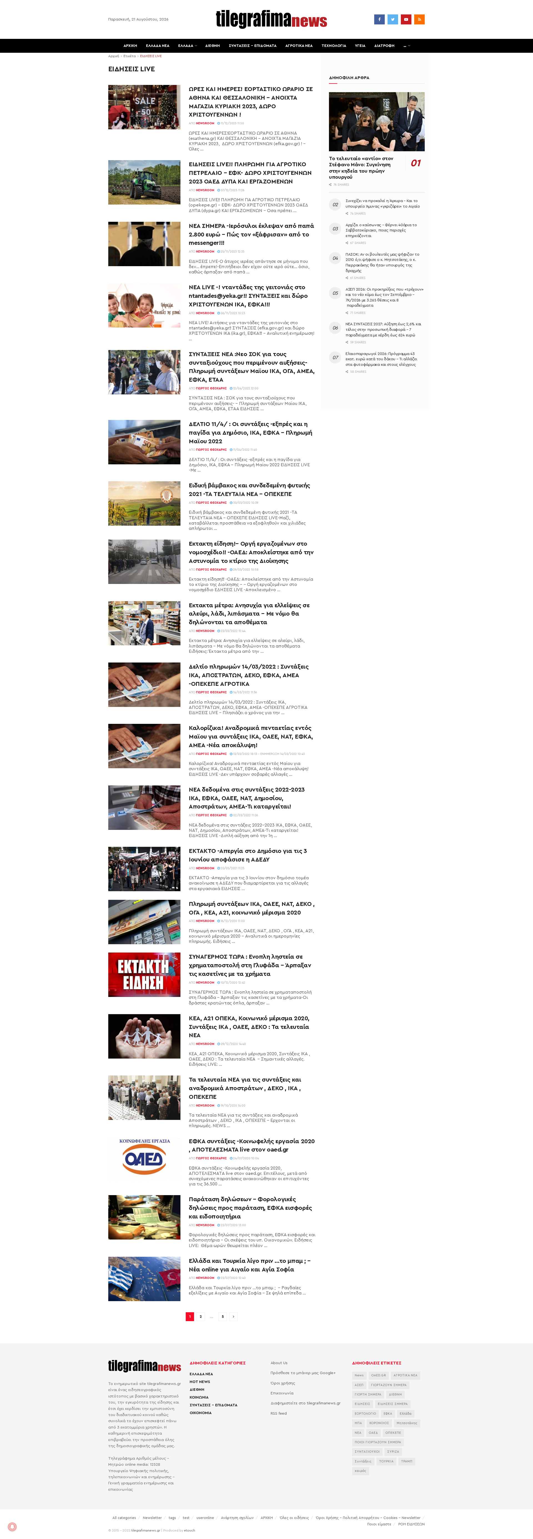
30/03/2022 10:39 (245, 502)
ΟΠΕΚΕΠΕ (393, 1432)
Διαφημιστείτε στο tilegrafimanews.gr (306, 1403)
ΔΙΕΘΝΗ (212, 46)
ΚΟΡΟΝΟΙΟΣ (379, 1423)
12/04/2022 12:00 (245, 388)
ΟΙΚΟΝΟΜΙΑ (201, 1413)
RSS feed (279, 1413)
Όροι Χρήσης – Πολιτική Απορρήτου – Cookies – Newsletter (368, 1518)
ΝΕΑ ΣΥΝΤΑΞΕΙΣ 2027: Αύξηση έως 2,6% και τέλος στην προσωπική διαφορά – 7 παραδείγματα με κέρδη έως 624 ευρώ (383, 329)
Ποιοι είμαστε (379, 1524)
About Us (279, 1363)
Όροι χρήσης (283, 1383)
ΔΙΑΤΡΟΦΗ (384, 46)
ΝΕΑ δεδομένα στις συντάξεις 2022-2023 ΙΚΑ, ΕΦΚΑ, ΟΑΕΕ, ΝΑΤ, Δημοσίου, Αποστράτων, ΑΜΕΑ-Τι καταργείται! (247, 798)
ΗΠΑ (358, 1423)
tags (172, 1518)
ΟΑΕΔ (373, 1432)
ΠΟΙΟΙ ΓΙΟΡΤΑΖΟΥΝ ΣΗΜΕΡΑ (378, 1442)
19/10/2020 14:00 (232, 1105)
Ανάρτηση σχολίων (237, 1518)
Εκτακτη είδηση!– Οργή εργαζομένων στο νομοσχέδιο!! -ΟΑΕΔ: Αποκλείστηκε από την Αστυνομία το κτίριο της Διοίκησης (251, 552)
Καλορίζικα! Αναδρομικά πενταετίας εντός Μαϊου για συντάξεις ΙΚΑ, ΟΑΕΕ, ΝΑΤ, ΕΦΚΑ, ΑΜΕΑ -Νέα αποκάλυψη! (251, 736)
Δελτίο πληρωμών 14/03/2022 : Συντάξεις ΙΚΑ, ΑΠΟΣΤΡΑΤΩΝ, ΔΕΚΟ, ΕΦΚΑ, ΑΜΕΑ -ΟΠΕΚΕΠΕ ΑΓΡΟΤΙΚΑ (248, 675)
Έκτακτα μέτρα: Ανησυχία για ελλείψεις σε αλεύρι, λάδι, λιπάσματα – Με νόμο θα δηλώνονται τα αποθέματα (249, 614)
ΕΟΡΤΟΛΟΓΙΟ (365, 1413)
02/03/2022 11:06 (245, 815)
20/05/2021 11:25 (232, 868)
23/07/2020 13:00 (233, 1225)
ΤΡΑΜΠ (407, 1461)
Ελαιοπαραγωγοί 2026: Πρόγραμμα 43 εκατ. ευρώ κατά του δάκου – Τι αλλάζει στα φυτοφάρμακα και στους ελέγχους (381, 359)
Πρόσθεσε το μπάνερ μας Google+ (303, 1373)
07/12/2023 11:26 (232, 190)
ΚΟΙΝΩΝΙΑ (199, 1397)
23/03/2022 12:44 (232, 631)
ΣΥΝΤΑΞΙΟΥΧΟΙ (367, 1451)
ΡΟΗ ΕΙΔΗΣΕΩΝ (411, 1524)
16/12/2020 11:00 (232, 921)
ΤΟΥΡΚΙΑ (386, 1461)
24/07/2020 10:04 (245, 1158)
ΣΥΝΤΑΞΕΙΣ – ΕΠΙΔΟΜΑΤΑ (252, 46)
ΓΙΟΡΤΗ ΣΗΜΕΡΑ (368, 1394)
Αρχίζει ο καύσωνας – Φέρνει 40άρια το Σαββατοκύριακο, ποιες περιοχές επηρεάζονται (381, 230)
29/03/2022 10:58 (245, 569)
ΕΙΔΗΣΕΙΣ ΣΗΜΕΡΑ (393, 1403)
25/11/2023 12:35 (232, 251)
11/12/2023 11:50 (232, 123)
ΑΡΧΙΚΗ (130, 46)
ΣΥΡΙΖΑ (393, 1451)
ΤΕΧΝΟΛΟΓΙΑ (333, 46)
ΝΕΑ (358, 1432)
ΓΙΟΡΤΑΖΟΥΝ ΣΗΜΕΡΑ (389, 1385)
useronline (205, 1518)
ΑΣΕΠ (359, 1385)
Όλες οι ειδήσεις (294, 1518)
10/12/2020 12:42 (232, 982)
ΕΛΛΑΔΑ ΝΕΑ (157, 46)
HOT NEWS (200, 1382)
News (359, 1375)
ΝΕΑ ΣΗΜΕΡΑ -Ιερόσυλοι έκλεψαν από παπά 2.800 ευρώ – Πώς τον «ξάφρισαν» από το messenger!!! (251, 234)
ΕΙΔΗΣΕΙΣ (362, 1403)
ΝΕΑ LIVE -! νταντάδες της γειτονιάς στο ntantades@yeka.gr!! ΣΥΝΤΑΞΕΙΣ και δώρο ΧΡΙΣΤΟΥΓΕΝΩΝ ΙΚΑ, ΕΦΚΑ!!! (248, 296)
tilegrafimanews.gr (145, 1530)
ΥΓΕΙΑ (360, 46)
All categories (124, 1518)
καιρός (360, 1470)
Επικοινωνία (282, 1393)
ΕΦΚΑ (388, 1413)
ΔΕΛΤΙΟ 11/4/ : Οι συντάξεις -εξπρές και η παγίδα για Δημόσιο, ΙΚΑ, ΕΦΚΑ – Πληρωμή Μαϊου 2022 (250, 432)
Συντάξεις (363, 1461)
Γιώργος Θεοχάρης (211, 388)
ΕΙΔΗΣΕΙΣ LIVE (151, 56)
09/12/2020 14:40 (233, 1044)
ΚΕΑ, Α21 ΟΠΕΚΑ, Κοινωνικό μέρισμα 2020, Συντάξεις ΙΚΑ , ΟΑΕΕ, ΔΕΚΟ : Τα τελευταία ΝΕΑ (249, 1027)
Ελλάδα (406, 1413)
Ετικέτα (130, 56)
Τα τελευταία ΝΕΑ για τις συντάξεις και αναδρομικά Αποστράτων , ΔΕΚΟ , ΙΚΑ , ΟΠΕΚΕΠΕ (245, 1088)
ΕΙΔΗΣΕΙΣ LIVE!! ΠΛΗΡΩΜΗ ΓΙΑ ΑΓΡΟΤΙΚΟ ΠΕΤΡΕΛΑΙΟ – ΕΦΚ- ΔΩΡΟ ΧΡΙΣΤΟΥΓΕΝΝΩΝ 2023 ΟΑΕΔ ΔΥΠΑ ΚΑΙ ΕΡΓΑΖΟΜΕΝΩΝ (250, 173)
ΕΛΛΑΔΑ (185, 46)
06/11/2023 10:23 (232, 313)
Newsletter (152, 1518)
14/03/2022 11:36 (244, 692)
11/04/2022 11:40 (244, 449)
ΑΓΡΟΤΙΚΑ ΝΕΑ (299, 46)
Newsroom (205, 123)
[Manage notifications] (12, 1526)
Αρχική (113, 56)
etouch (189, 1530)
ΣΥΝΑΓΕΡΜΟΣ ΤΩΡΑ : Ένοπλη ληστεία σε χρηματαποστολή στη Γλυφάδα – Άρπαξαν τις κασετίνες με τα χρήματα (250, 965)
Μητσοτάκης (407, 1423)
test (186, 1518)
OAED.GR (378, 1375)
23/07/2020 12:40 (233, 1277)
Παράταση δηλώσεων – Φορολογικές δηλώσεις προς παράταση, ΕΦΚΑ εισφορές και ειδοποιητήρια (250, 1208)
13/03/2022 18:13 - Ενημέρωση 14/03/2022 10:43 (268, 753)
